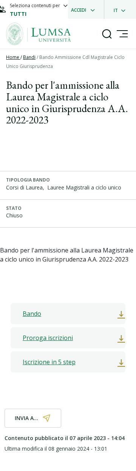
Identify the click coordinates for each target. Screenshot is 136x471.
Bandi (29, 57)
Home (13, 57)
